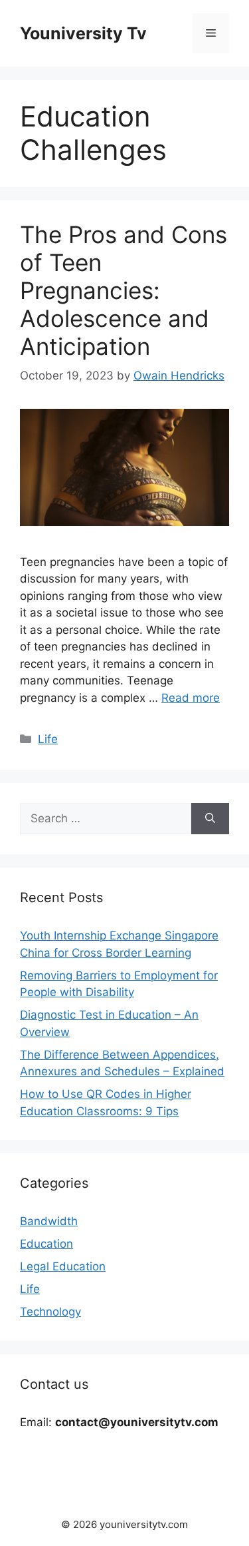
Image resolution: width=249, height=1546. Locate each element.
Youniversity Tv (83, 33)
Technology (50, 1311)
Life (48, 739)
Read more (190, 697)
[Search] (210, 819)
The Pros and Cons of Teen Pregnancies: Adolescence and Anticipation (123, 290)
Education (46, 1243)
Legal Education (63, 1266)
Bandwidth (49, 1221)
